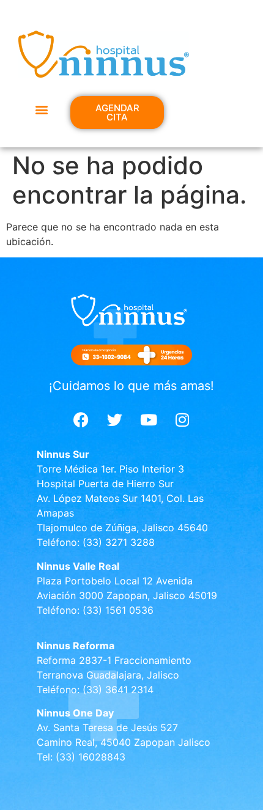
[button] (41, 109)
